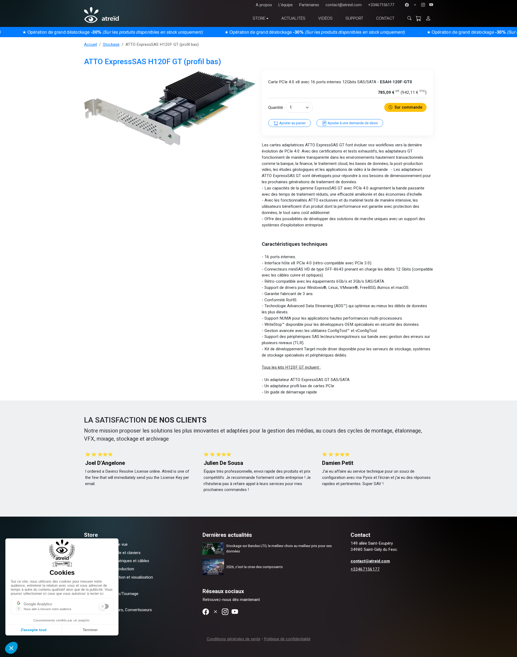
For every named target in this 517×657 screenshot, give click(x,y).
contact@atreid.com (344, 5)
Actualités (293, 18)
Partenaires (309, 5)
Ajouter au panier (292, 123)
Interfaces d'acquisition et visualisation (118, 577)
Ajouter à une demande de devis (352, 123)
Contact (385, 18)
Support (354, 18)
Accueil (90, 44)
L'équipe (285, 5)
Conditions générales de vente (233, 639)
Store (259, 18)
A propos (264, 5)
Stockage (111, 44)
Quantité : (276, 107)
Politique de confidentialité (287, 639)
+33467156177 (381, 5)
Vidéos (325, 18)
